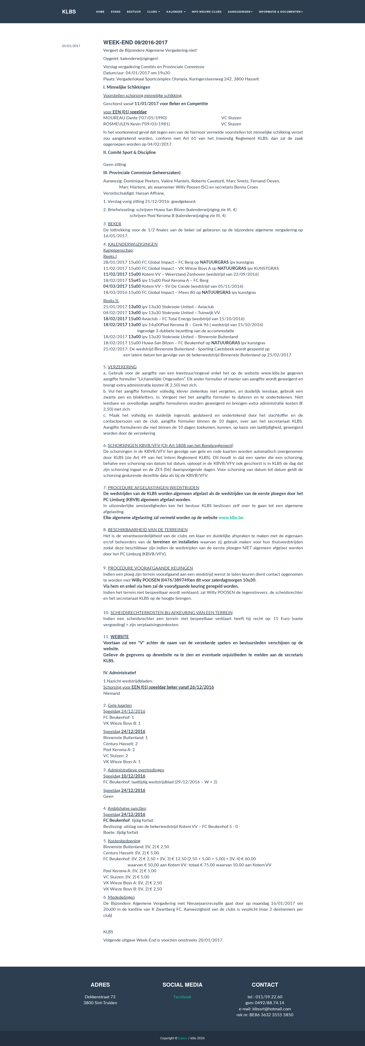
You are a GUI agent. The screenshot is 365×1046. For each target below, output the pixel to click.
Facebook (182, 997)
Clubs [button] (152, 12)
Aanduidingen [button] (239, 12)
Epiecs (182, 1038)
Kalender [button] (174, 12)
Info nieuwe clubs (207, 12)
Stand (116, 12)
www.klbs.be (231, 518)
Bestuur (134, 12)
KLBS (69, 11)
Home (100, 12)
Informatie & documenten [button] (280, 12)
